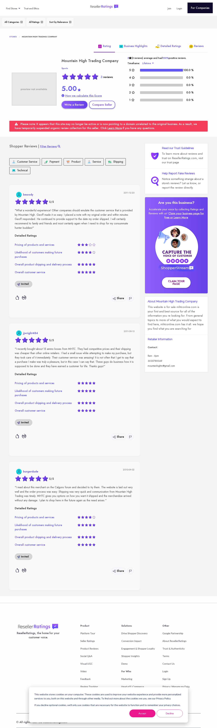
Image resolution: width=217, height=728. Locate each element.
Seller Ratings (87, 640)
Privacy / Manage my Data (176, 686)
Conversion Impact (131, 640)
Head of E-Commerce (132, 686)
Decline (170, 713)
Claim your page (176, 282)
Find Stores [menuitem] (11, 8)
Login (165, 671)
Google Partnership (172, 633)
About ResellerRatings (174, 640)
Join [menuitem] (169, 8)
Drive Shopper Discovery (134, 633)
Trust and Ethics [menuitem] (31, 8)
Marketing (126, 678)
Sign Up (166, 678)
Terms (165, 656)
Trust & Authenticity (173, 648)
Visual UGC (86, 663)
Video (83, 671)
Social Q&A (86, 656)
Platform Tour (87, 633)
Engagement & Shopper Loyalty (138, 648)
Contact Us (168, 663)
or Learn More (179, 217)
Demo (124, 663)
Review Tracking (89, 686)
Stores (13, 36)
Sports (65, 68)
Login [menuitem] (179, 8)
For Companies (200, 8)
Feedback (85, 678)
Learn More (114, 128)
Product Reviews (89, 648)
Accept (142, 713)
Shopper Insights (130, 656)
